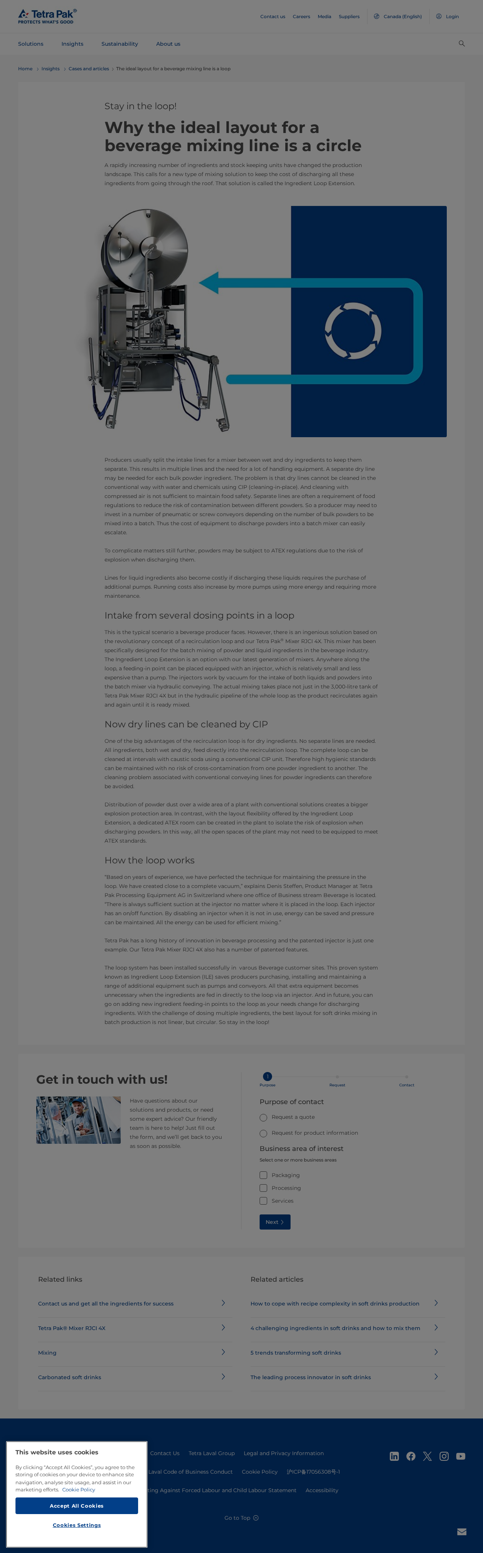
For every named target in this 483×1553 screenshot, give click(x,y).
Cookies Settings (77, 1525)
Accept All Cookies (77, 1505)
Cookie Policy (78, 1489)
